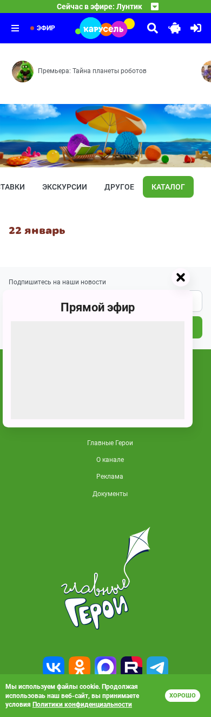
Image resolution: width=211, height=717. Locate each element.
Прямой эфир (98, 307)
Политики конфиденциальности (82, 704)
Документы (110, 494)
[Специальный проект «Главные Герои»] (105, 578)
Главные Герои (110, 443)
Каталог (168, 186)
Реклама (109, 476)
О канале (110, 460)
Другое (119, 186)
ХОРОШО (182, 695)
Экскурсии (64, 186)
